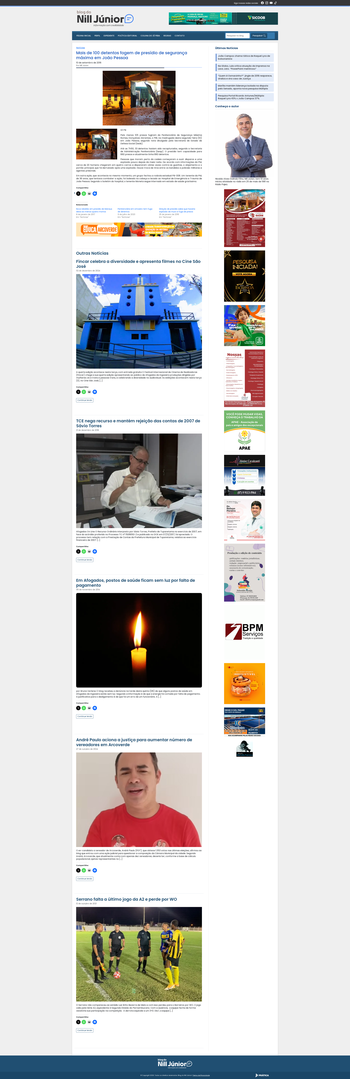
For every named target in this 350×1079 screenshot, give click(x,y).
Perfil (97, 35)
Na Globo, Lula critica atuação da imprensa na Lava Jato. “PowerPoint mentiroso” (244, 67)
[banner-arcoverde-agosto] (139, 229)
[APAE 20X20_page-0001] (244, 430)
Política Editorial (127, 35)
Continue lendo (84, 400)
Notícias (80, 47)
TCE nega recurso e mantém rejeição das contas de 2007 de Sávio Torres (138, 423)
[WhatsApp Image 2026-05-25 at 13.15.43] (244, 218)
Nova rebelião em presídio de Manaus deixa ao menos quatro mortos (94, 210)
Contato (180, 35)
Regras (167, 35)
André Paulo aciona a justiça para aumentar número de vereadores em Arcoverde (134, 742)
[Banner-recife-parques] (244, 325)
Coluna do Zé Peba (150, 35)
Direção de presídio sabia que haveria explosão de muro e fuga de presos (177, 210)
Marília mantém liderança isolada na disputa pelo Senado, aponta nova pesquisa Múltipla (243, 87)
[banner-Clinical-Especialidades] (244, 378)
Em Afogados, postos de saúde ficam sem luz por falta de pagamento (135, 582)
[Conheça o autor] (244, 144)
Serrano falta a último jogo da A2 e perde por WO (126, 899)
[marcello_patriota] (244, 748)
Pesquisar (258, 35)
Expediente (109, 35)
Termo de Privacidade (201, 1075)
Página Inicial (83, 35)
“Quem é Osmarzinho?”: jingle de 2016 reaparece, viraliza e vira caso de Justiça (245, 77)
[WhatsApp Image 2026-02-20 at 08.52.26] (244, 276)
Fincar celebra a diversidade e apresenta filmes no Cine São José (138, 264)
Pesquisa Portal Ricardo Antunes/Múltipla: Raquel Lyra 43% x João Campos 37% (241, 97)
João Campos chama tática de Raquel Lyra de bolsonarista (244, 57)
